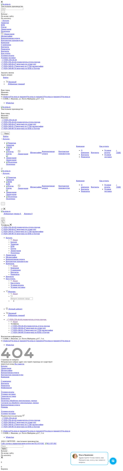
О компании (6, 381)
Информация (6, 388)
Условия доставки (8, 394)
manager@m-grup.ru (28, 97)
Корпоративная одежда (10, 405)
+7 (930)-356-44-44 (9, 60)
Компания (15, 268)
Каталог (14, 242)
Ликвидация (6, 368)
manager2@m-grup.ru (44, 97)
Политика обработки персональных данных (19, 401)
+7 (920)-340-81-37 (22, 66)
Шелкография (6, 370)
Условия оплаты (7, 392)
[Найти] (3, 11)
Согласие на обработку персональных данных (20, 403)
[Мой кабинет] (2, 207)
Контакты (5, 383)
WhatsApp (10, 103)
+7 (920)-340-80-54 (20, 68)
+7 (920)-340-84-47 (18, 64)
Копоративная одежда (10, 373)
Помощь (4, 407)
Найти (4, 449)
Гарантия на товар (8, 396)
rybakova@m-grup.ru (11, 97)
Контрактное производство (12, 375)
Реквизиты (5, 385)
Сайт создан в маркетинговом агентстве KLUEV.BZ (22, 443)
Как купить (15, 283)
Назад (15, 240)
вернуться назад (7, 364)
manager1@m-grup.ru (61, 97)
